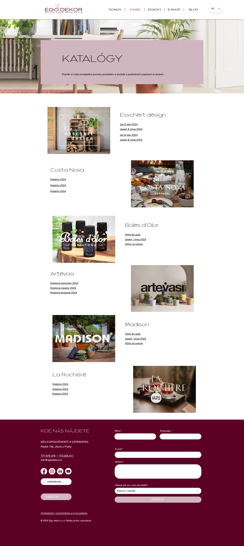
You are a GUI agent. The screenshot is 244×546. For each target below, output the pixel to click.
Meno (118, 431)
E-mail (118, 449)
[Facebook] (44, 471)
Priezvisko (165, 431)
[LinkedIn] (60, 471)
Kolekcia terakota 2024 (63, 292)
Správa (118, 462)
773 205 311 (66, 455)
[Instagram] (52, 471)
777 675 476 (48, 455)
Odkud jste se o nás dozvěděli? (131, 485)
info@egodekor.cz (51, 460)
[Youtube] (68, 471)
